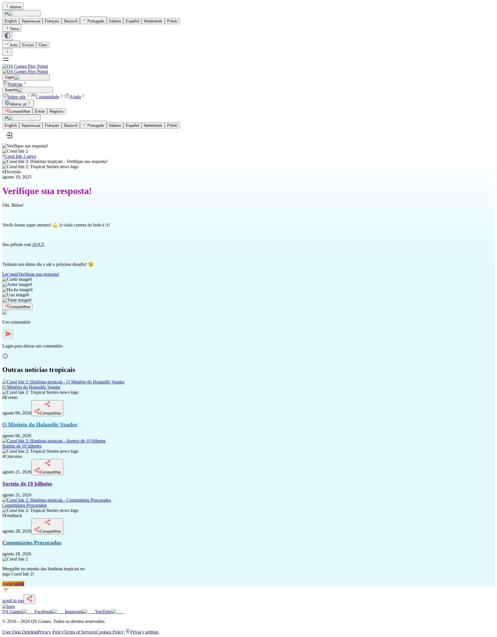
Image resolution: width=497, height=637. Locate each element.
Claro (43, 45)
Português (95, 21)
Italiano (115, 21)
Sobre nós (16, 96)
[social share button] (29, 599)
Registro (56, 111)
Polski (172, 21)
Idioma (15, 7)
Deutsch (71, 21)
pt (6, 13)
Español (132, 21)
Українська (31, 21)
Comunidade (47, 96)
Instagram (74, 611)
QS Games (12, 611)
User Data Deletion (19, 632)
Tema (14, 29)
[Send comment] (8, 334)
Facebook (43, 611)
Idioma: (18, 104)
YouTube (103, 611)
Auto (14, 45)
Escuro (28, 45)
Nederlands (153, 21)
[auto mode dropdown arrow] (7, 36)
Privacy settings (144, 632)
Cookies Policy (110, 632)
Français (52, 21)
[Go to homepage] (248, 69)
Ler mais (30, 274)
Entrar (40, 111)
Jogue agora (13, 583)
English (11, 21)
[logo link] (8, 606)
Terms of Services (80, 632)
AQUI (38, 244)
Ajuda (75, 96)
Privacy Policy (50, 632)
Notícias (14, 84)
